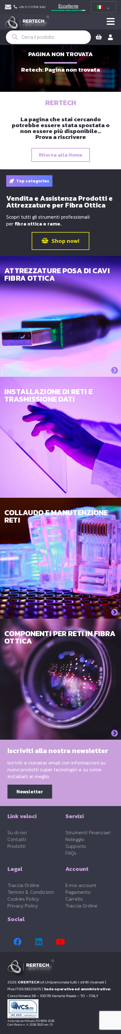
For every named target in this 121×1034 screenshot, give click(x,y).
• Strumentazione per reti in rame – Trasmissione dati (46, 578)
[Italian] (102, 7)
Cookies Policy (23, 899)
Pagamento (78, 892)
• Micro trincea (21, 320)
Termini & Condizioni (30, 892)
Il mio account (80, 885)
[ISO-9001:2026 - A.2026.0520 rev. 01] (60, 1008)
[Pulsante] (110, 22)
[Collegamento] (8, 7)
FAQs (71, 853)
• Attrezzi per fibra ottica (34, 676)
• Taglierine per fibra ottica (36, 435)
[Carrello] (98, 37)
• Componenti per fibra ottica (38, 683)
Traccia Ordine (23, 885)
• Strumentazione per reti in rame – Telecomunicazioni (46, 565)
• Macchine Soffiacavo (30, 313)
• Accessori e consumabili (34, 454)
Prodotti (16, 846)
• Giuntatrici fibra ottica (32, 696)
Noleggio (74, 839)
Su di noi (17, 832)
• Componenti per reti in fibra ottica (46, 460)
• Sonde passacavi (26, 333)
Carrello (74, 899)
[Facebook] (17, 942)
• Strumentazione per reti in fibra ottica (50, 555)
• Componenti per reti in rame (39, 467)
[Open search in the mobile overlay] (48, 37)
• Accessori (17, 339)
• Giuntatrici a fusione (30, 428)
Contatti (16, 839)
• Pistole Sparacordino (31, 326)
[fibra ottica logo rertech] (27, 25)
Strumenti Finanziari (87, 832)
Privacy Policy (22, 905)
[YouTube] (60, 942)
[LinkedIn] (39, 942)
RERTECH (60, 102)
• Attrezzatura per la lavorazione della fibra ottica (57, 444)
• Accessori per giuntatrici (35, 702)
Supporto (75, 846)
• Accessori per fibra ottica (36, 670)
